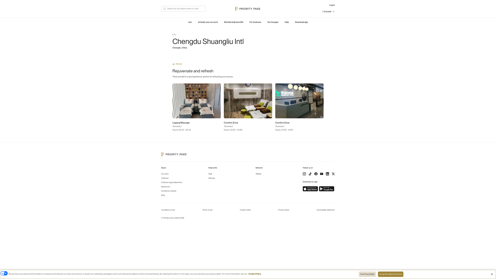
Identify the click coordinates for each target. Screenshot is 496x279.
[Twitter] (333, 173)
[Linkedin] (327, 173)
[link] (310, 188)
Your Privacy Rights (367, 274)
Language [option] (327, 11)
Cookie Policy (254, 274)
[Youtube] (321, 173)
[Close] (492, 274)
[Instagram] (304, 173)
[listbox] (329, 11)
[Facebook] (315, 173)
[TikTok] (310, 173)
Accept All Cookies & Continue (390, 274)
